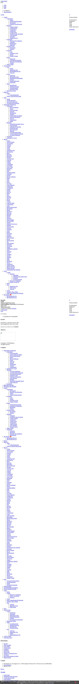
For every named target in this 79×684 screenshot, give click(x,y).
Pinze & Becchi (14, 129)
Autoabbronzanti (14, 88)
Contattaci (6, 649)
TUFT (8, 253)
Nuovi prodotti (7, 645)
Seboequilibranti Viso (15, 71)
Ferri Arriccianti (14, 110)
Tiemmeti (9, 251)
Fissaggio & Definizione (16, 61)
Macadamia (9, 208)
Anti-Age (12, 72)
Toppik (8, 256)
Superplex (9, 244)
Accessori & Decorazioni (13, 103)
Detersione (12, 75)
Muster (8, 217)
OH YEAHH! (10, 221)
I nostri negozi (7, 648)
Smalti (8, 99)
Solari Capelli (10, 64)
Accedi (2, 14)
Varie (5, 608)
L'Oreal (8, 201)
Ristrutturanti (13, 43)
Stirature (12, 49)
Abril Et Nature (10, 142)
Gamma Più (10, 186)
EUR (5, 6)
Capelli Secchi (13, 28)
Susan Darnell (10, 243)
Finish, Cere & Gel (14, 282)
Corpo (8, 74)
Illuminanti (12, 59)
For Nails (9, 183)
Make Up (6, 92)
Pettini (11, 121)
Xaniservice (10, 264)
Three (8, 250)
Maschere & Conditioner (16, 41)
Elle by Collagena (11, 176)
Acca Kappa (10, 143)
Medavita (9, 213)
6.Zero (8, 140)
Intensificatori (13, 85)
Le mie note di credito (9, 678)
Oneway (9, 228)
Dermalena (9, 168)
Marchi (5, 139)
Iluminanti (12, 45)
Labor (8, 206)
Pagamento (72, 29)
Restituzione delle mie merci (10, 676)
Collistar (9, 163)
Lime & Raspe (13, 125)
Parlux (8, 232)
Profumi (12, 79)
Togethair (9, 254)
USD (5, 5)
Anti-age (12, 289)
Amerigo (9, 145)
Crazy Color (10, 167)
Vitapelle (9, 257)
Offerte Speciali (10, 268)
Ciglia (8, 93)
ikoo (8, 194)
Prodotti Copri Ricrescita (16, 24)
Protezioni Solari (14, 89)
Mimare (9, 215)
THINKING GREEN (12, 249)
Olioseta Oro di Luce (12, 224)
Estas (8, 181)
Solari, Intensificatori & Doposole (15, 293)
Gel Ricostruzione (11, 100)
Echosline (9, 174)
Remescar (9, 236)
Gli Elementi (10, 188)
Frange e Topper (14, 56)
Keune (5, 440)
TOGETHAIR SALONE (10, 589)
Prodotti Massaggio (14, 81)
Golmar (8, 189)
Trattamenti (9, 39)
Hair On (9, 192)
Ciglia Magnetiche (14, 95)
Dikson (8, 170)
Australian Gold (11, 150)
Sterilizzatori (13, 113)
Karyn (8, 199)
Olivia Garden (10, 226)
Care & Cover (10, 158)
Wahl (8, 258)
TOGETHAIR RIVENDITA (11, 587)
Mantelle (12, 131)
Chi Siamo (6, 654)
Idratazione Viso (14, 70)
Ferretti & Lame (14, 128)
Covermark (9, 165)
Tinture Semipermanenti (16, 21)
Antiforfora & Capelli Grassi (20, 276)
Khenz (8, 200)
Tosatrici (12, 114)
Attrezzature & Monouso (10, 104)
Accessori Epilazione (15, 135)
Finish (8, 57)
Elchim (8, 175)
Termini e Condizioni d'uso (10, 653)
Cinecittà (9, 160)
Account (3, 672)
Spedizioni (6, 650)
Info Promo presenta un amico (11, 656)
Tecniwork (9, 246)
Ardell (8, 147)
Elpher (8, 178)
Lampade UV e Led (12, 138)
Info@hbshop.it (7, 12)
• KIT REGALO (8, 637)
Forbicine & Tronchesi (15, 127)
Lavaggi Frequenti (17, 279)
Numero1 (9, 218)
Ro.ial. (8, 239)
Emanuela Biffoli (11, 172)
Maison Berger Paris (12, 207)
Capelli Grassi (13, 32)
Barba (8, 283)
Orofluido (9, 229)
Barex (8, 153)
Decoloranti (13, 23)
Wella (8, 260)
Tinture (11, 20)
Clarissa (9, 161)
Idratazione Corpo (14, 77)
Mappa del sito (7, 657)
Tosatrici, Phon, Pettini (12, 292)
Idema (8, 193)
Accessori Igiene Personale (16, 133)
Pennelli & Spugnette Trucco (17, 124)
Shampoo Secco (14, 38)
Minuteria (9, 122)
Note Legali (6, 652)
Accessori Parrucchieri (15, 132)
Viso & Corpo (7, 65)
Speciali (6, 643)
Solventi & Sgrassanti (12, 102)
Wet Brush (9, 261)
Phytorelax (9, 233)
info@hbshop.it (7, 665)
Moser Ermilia (10, 219)
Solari (8, 84)
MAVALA (9, 211)
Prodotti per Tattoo (11, 90)
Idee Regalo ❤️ (7, 294)
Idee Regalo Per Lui (12, 297)
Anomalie (12, 42)
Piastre (11, 108)
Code (11, 52)
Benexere (9, 154)
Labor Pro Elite (10, 203)
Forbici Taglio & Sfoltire (16, 115)
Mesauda (9, 214)
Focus (8, 182)
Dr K (8, 171)
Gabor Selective (11, 185)
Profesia (9, 235)
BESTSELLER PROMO (10, 386)
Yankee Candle (10, 265)
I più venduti (7, 646)
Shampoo (9, 25)
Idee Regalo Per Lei (12, 296)
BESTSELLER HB (9, 385)
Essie (8, 179)
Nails (5, 97)
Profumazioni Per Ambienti (13, 269)
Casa (2, 311)
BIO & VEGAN (11, 267)
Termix (8, 247)
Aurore (8, 149)
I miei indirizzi (7, 679)
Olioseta (9, 225)
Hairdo (8, 190)
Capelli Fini (13, 31)
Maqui (8, 210)
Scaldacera (9, 136)
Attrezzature (10, 106)
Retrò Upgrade (10, 237)
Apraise (9, 146)
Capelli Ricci (13, 29)
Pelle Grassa (13, 287)
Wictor (8, 262)
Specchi (12, 118)
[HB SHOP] (4, 1)
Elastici (11, 54)
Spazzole (12, 111)
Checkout (13, 308)
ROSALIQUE (10, 240)
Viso (8, 67)
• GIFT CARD (7, 636)
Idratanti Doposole (14, 86)
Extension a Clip (14, 53)
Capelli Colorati (14, 27)
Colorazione (10, 18)
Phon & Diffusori (14, 107)
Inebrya (8, 196)
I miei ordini (7, 675)
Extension (9, 50)
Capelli (5, 17)
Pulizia (11, 68)
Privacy (2, 669)
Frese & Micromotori (15, 117)
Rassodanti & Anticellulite (16, 78)
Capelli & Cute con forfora (16, 34)
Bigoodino (9, 156)
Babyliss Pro (10, 151)
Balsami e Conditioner (15, 280)
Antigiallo (12, 36)
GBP (5, 8)
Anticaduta (15, 275)
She (8, 242)
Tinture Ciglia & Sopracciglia (14, 96)
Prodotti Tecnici (11, 46)
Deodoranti (12, 82)
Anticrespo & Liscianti (15, 60)
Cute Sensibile (13, 35)
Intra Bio (9, 197)
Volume (12, 63)
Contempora (10, 164)
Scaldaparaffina (7, 586)
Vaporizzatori (13, 120)
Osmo (8, 231)
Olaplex (9, 222)
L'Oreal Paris (10, 204)
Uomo (5, 271)
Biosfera (9, 157)
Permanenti (12, 47)
